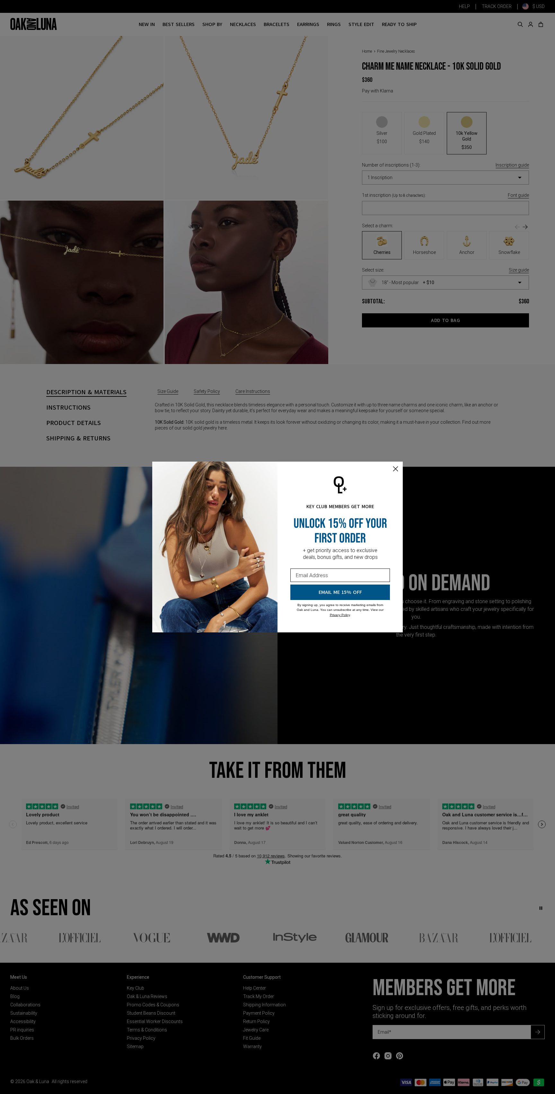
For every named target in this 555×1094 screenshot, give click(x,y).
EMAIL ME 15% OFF (340, 592)
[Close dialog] (395, 468)
